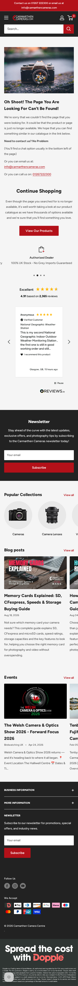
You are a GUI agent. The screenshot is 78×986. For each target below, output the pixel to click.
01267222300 (42, 174)
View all (69, 495)
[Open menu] (6, 17)
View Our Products (39, 231)
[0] (70, 17)
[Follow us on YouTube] (23, 886)
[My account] (62, 18)
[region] (39, 342)
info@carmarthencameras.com (24, 167)
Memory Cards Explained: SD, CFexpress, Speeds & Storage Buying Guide (33, 602)
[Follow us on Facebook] (7, 886)
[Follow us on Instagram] (15, 886)
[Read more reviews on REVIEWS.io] (52, 392)
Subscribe (39, 467)
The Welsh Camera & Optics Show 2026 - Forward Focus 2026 (31, 732)
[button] (9, 342)
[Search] (68, 29)
